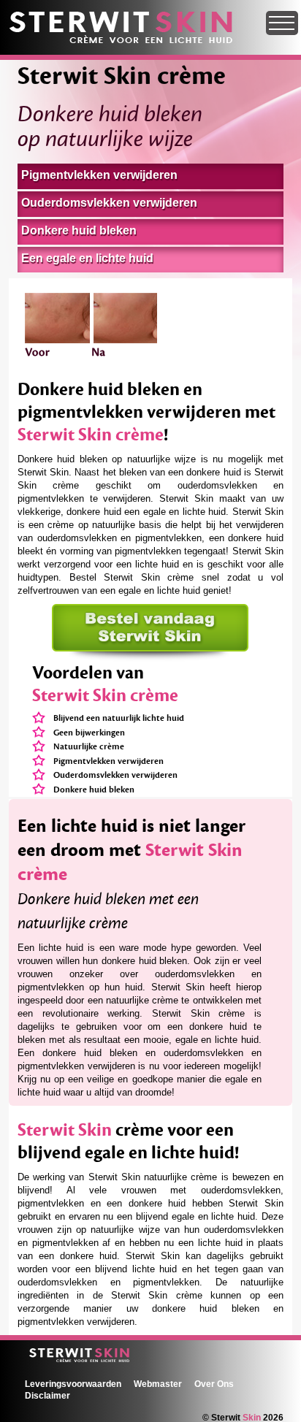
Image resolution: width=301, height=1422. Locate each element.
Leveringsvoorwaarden (73, 1383)
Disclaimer (47, 1395)
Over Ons (214, 1383)
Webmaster (158, 1383)
